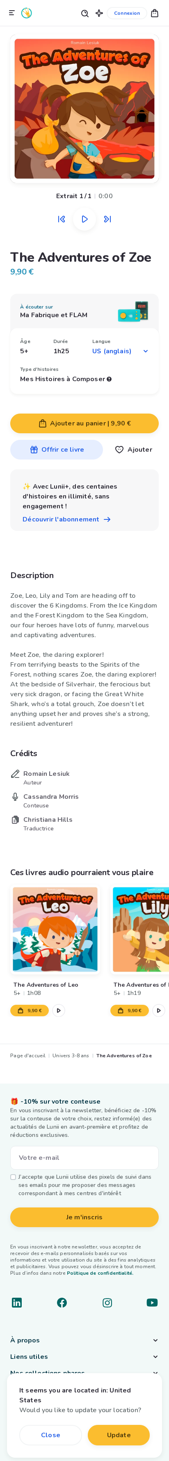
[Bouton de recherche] (84, 13)
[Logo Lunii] (26, 13)
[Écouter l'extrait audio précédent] (62, 219)
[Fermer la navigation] (12, 13)
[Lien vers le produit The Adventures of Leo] (55, 929)
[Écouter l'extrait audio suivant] (107, 219)
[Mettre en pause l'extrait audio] (84, 219)
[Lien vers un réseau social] (16, 1302)
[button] (99, 13)
